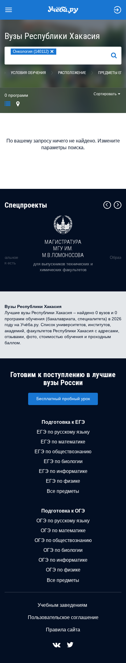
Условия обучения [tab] (28, 72)
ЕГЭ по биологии (63, 461)
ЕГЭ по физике (63, 481)
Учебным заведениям (62, 605)
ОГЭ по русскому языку (63, 520)
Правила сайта (63, 629)
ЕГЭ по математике (63, 441)
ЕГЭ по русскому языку (63, 432)
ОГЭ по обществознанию (63, 540)
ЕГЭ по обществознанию (63, 451)
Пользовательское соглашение (63, 617)
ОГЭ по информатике (63, 560)
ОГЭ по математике (63, 530)
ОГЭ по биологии (63, 550)
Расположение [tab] (72, 72)
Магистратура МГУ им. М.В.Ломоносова (63, 248)
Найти (116, 55)
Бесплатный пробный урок (63, 398)
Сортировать (105, 94)
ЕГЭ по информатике (63, 471)
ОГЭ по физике (63, 569)
